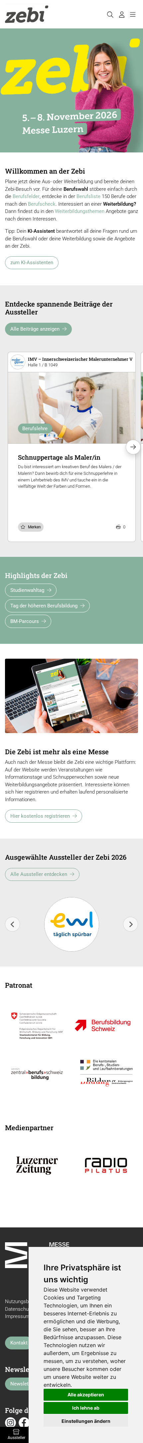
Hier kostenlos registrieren (40, 816)
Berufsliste (88, 196)
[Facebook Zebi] (24, 1422)
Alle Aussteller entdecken (38, 874)
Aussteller (16, 1437)
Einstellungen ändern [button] (86, 1421)
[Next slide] (130, 924)
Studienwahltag (27, 590)
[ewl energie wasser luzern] (71, 924)
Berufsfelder (26, 196)
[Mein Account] (121, 14)
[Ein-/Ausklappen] (132, 14)
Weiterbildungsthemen (79, 211)
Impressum (17, 1316)
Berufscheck (42, 204)
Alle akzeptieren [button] (86, 1394)
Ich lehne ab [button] (85, 1408)
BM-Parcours (24, 621)
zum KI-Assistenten (31, 263)
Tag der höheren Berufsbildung (43, 606)
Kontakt (19, 1343)
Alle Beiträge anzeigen (35, 329)
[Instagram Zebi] (10, 1422)
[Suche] (110, 14)
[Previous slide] (12, 924)
